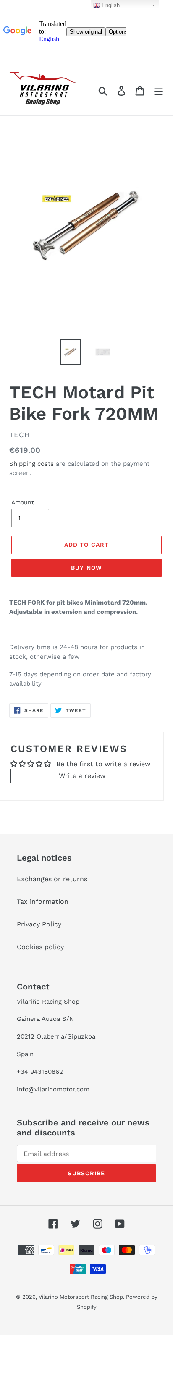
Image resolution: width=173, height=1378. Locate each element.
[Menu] (158, 90)
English (110, 5)
